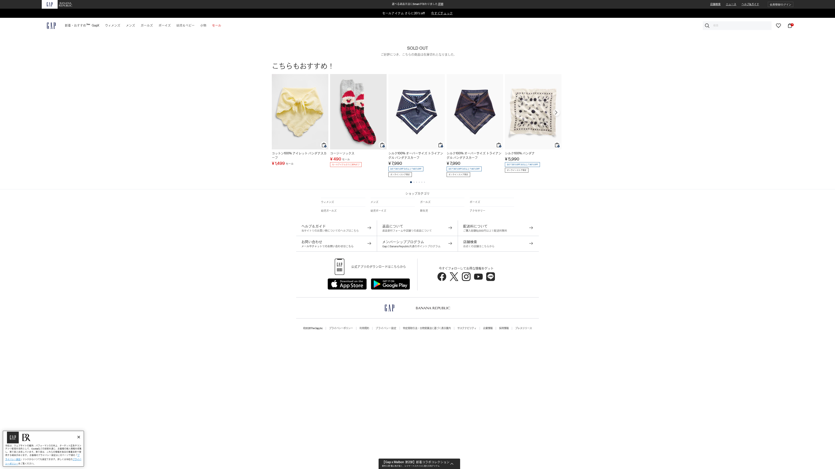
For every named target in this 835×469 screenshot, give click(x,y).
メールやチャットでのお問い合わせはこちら (327, 246)
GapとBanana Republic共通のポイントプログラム (411, 246)
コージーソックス (342, 153)
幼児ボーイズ (378, 210)
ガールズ (425, 202)
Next (556, 112)
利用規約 (364, 328)
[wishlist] (778, 25)
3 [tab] (416, 182)
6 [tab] (424, 182)
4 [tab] (419, 182)
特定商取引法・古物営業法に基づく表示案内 (427, 328)
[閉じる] (79, 437)
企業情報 (488, 328)
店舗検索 (715, 4)
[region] (43, 449)
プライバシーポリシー (341, 328)
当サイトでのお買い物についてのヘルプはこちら (330, 230)
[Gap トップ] (49, 25)
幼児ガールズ (329, 210)
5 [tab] (421, 182)
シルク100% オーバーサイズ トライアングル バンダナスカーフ (415, 155)
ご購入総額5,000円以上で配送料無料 (485, 230)
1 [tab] (411, 182)
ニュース (731, 4)
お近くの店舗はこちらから (478, 246)
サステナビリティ (466, 328)
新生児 (424, 210)
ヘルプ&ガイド (750, 4)
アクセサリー (477, 210)
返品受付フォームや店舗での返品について (407, 230)
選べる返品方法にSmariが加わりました (417, 4)
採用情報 (504, 328)
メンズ (374, 202)
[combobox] (737, 25)
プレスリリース (523, 328)
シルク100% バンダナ (520, 153)
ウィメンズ (327, 202)
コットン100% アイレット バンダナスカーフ (299, 155)
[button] (780, 4)
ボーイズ (475, 202)
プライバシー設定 (386, 328)
